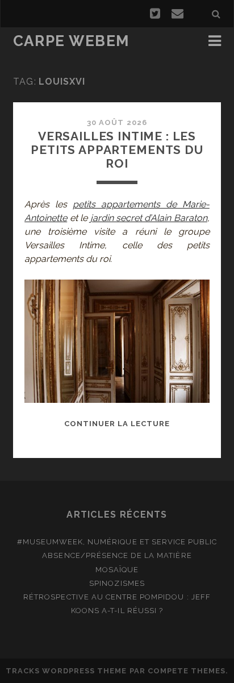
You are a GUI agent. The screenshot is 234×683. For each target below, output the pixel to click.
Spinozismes (116, 583)
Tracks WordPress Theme (66, 671)
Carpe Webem (71, 40)
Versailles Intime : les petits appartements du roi (117, 149)
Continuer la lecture (117, 423)
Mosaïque (117, 569)
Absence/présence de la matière (116, 555)
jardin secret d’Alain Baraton (148, 218)
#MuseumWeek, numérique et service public (117, 542)
